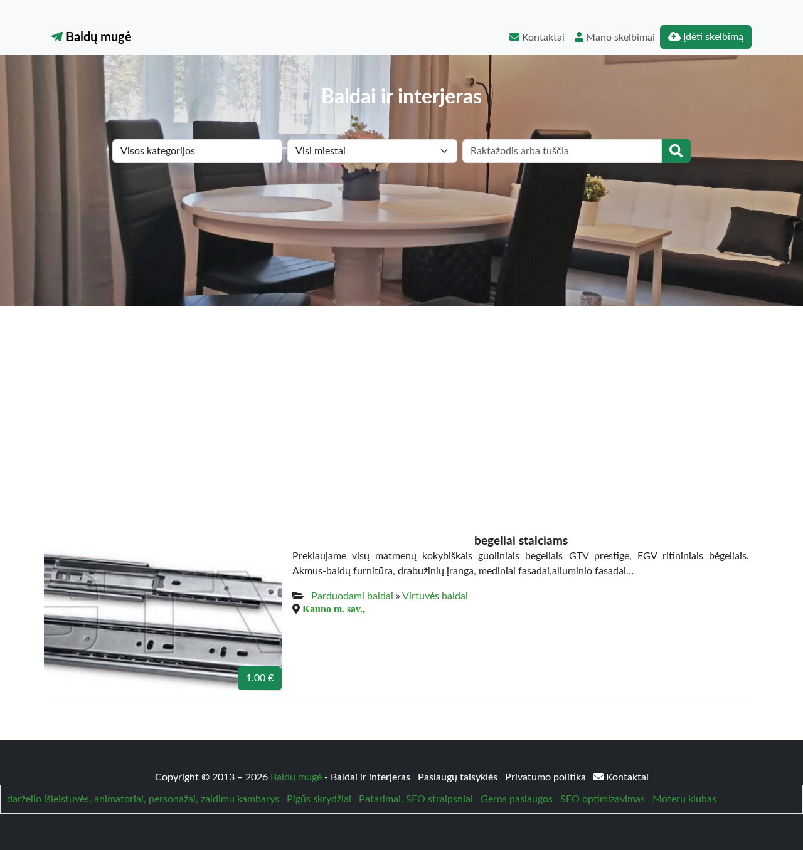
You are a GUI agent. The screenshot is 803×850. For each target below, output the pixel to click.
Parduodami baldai (352, 596)
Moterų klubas (684, 799)
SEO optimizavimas (602, 799)
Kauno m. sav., (333, 609)
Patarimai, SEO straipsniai (416, 799)
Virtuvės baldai (435, 596)
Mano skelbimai (619, 38)
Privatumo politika (546, 777)
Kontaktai (542, 38)
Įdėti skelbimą (712, 37)
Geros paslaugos (517, 799)
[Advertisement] (401, 400)
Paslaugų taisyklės (459, 777)
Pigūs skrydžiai (319, 799)
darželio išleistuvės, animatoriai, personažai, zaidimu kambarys (143, 799)
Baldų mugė (97, 37)
